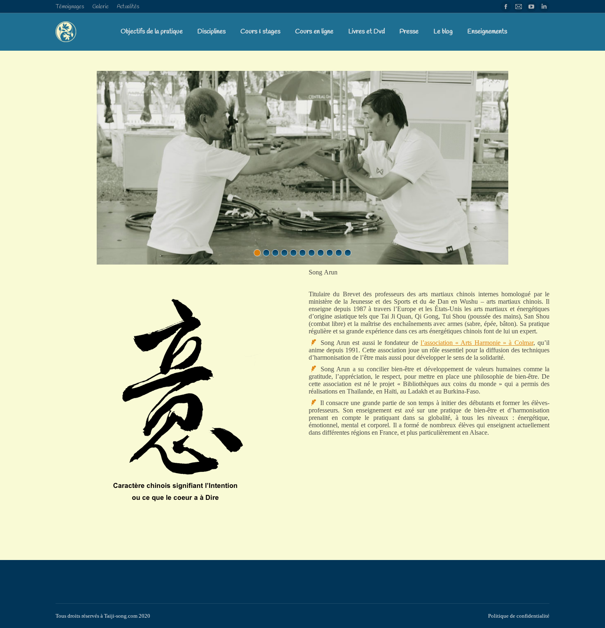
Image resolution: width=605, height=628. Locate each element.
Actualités (128, 6)
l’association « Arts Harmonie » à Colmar (477, 342)
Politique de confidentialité (518, 616)
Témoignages (70, 6)
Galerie (100, 6)
